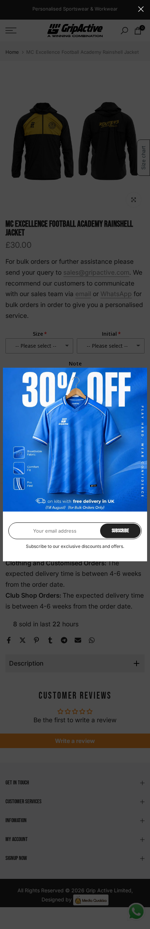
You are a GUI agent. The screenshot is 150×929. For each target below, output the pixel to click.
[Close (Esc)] (141, 9)
